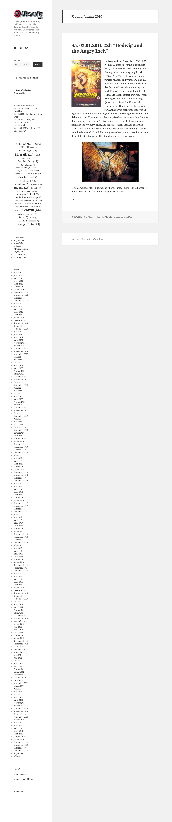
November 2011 (21, 677)
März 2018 (18, 494)
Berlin (33, 147)
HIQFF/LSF (18, 251)
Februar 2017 (20, 528)
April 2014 (18, 604)
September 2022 (21, 385)
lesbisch (33, 194)
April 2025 (18, 312)
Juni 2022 (18, 390)
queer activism (22, 206)
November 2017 (21, 506)
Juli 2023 (17, 357)
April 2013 (18, 629)
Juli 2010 (17, 722)
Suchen (17, 60)
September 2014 (21, 598)
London (18, 200)
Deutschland (23, 167)
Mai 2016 (18, 551)
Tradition (33, 221)
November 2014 (21, 593)
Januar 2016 (19, 562)
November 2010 (21, 711)
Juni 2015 (18, 576)
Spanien (33, 218)
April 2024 (18, 337)
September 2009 (21, 750)
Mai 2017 (18, 520)
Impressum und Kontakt (24, 779)
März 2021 (18, 424)
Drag (19, 171)
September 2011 (21, 683)
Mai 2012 (18, 660)
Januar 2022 (19, 404)
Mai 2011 (18, 694)
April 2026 (18, 281)
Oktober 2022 (20, 382)
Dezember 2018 (21, 472)
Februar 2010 (20, 736)
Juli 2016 (17, 545)
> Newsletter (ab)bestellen (26, 78)
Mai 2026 (18, 278)
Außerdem (18, 246)
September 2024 (21, 329)
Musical (37, 200)
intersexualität (35, 184)
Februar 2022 (20, 402)
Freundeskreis (20, 774)
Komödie (36, 188)
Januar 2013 (19, 638)
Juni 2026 (18, 275)
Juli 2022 (17, 388)
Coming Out (27, 161)
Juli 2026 (17, 272)
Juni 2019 (18, 458)
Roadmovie (35, 206)
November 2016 (21, 537)
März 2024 (18, 340)
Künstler (21, 194)
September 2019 (21, 452)
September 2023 (21, 354)
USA (34, 224)
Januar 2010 (19, 739)
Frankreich (33, 173)
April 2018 (18, 492)
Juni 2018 (18, 486)
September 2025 (21, 300)
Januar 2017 (19, 531)
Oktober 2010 (20, 714)
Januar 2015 (19, 587)
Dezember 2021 (21, 407)
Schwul (31, 210)
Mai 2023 (18, 362)
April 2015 (18, 582)
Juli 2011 (17, 688)
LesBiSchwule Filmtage (27, 197)
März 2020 (18, 435)
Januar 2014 (19, 613)
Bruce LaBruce (28, 158)
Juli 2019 (17, 455)
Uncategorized (20, 257)
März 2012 (18, 666)
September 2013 (21, 621)
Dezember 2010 (21, 708)
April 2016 (18, 553)
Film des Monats (21, 249)
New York (19, 203)
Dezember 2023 (21, 348)
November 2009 (21, 745)
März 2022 (18, 399)
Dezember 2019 (21, 444)
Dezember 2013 (21, 615)
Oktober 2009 (20, 748)
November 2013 (21, 618)
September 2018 (21, 480)
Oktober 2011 (20, 680)
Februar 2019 (20, 466)
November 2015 (21, 568)
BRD (37, 155)
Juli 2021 (17, 419)
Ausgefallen (19, 243)
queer (36, 203)
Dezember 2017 (21, 503)
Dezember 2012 (21, 641)
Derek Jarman (28, 165)
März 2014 (18, 607)
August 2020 (19, 433)
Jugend (21, 187)
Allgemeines (19, 240)
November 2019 (21, 447)
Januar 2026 (19, 289)
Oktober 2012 (20, 646)
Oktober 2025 (20, 298)
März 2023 (18, 368)
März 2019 (18, 463)
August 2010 (19, 719)
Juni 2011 (18, 691)
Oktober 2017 (20, 508)
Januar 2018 (19, 500)
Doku (35, 167)
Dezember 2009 (21, 742)
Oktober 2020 (20, 427)
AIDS (24, 147)
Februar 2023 (20, 371)
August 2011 (19, 686)
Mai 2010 (18, 728)
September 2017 (21, 511)
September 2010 (21, 717)
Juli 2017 (17, 514)
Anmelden (18, 791)
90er (37, 143)
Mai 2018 (18, 489)
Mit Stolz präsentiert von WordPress (87, 239)
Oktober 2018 (20, 478)
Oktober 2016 (20, 539)
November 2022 (21, 379)
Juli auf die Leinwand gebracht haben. (103, 191)
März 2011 (18, 700)
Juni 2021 (18, 421)
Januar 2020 (19, 441)
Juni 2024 (18, 334)
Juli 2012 (17, 655)
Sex (23, 217)
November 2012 (21, 643)
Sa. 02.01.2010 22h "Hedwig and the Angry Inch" (107, 48)
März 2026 (18, 284)
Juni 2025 (18, 306)
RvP (18, 210)
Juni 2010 (18, 725)
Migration (28, 200)
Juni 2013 (18, 627)
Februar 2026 (20, 286)
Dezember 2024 (21, 320)
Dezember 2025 (21, 292)
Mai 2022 (18, 393)
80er (27, 143)
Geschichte (27, 177)
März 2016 (18, 556)
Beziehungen (28, 150)
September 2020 (21, 430)
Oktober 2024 (20, 326)
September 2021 (21, 416)
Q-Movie (89, 217)
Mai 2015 (18, 579)
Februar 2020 (20, 438)
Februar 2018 (20, 497)
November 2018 (21, 475)
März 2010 (18, 733)
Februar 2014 (20, 610)
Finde (37, 64)
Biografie (24, 154)
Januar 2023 (19, 374)
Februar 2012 (20, 669)
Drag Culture (31, 170)
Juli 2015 (17, 573)
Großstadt (28, 181)
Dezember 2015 (21, 565)
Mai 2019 (18, 461)
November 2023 (21, 351)
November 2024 (21, 323)
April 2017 (18, 523)
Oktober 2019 (20, 449)
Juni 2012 (18, 658)
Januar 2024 (19, 345)
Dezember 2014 (21, 590)
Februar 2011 (20, 703)
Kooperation (19, 254)
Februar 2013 (20, 635)
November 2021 (21, 410)
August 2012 (19, 652)
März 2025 (18, 314)
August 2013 (19, 624)
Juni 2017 (18, 517)
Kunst (20, 191)
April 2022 (18, 396)
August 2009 (19, 753)
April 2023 (18, 365)
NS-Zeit (27, 203)
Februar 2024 (20, 343)
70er (18, 144)
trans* (21, 224)
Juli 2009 (17, 756)
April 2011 (18, 697)
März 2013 (18, 632)
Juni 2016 (18, 548)
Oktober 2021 (20, 413)
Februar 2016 (20, 559)
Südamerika (22, 221)
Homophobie (21, 184)
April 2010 (18, 731)
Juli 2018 (17, 483)
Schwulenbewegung (27, 214)
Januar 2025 (19, 317)
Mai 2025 (18, 309)
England (20, 173)
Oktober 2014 (20, 596)
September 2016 (21, 542)
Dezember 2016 (21, 534)
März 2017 (18, 525)
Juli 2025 (17, 303)
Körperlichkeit (31, 191)
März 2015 (18, 584)
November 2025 (21, 295)
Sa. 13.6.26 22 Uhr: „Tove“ (25, 119)
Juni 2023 (18, 359)
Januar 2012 (19, 672)
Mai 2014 (18, 601)
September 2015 (21, 570)
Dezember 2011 (21, 674)
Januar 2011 (19, 705)
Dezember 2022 (21, 376)
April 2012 (18, 663)
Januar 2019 (19, 469)
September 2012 (21, 649)
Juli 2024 (17, 331)
